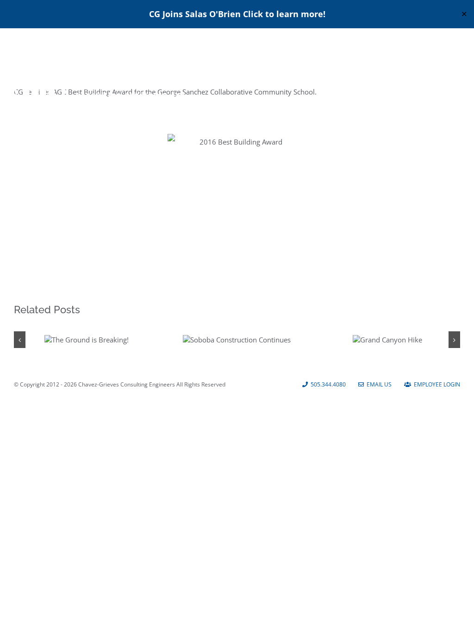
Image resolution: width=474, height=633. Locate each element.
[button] (19, 340)
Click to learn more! (284, 13)
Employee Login (435, 384)
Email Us (378, 384)
